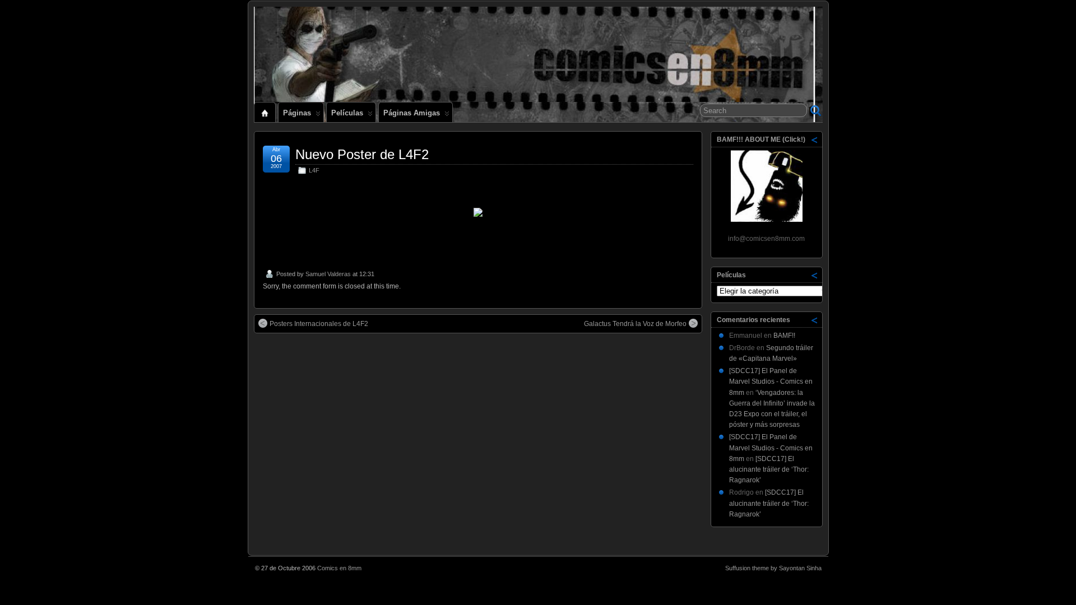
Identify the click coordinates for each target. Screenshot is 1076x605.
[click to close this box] (814, 139)
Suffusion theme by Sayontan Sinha (773, 568)
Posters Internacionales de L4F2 (319, 324)
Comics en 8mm (339, 568)
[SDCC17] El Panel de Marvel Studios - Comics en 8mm (771, 381)
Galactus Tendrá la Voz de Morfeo (635, 324)
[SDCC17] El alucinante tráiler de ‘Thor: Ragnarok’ (769, 469)
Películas (347, 113)
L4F (314, 170)
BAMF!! (784, 335)
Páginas (297, 113)
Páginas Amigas (411, 113)
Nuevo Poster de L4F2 (362, 154)
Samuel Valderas (328, 274)
